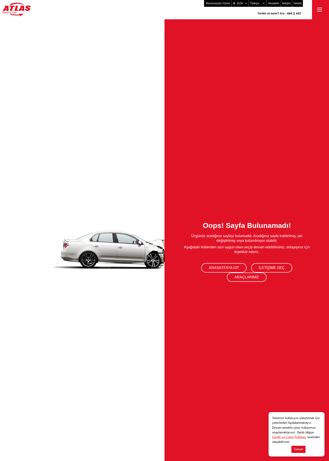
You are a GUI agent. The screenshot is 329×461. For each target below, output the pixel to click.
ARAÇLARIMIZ (247, 277)
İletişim (286, 3)
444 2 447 (279, 13)
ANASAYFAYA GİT (224, 268)
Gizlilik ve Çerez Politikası (289, 437)
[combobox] (257, 3)
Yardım (297, 3)
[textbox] (258, 3)
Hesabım (273, 3)
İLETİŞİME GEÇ (272, 268)
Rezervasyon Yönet (218, 3)
